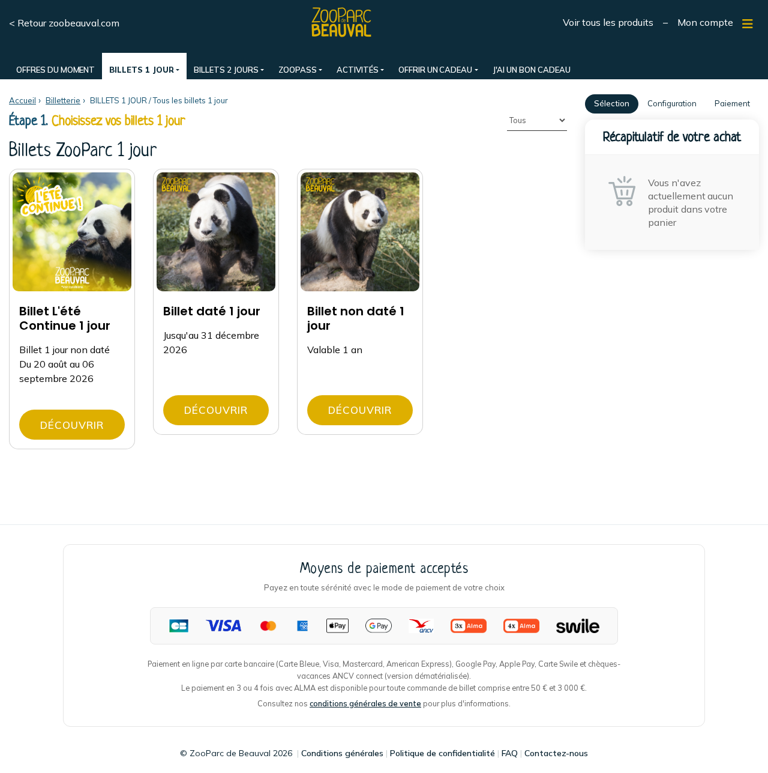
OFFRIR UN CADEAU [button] (435, 69)
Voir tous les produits (608, 22)
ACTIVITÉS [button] (358, 69)
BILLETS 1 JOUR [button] (141, 69)
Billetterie (63, 100)
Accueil (22, 100)
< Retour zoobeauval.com (64, 23)
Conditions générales (342, 753)
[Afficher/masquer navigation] (747, 24)
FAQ (510, 753)
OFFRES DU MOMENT (55, 69)
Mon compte (705, 22)
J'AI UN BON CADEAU (532, 69)
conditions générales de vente (365, 703)
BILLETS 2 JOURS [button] (226, 69)
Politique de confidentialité (442, 753)
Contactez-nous (556, 753)
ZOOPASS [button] (297, 69)
